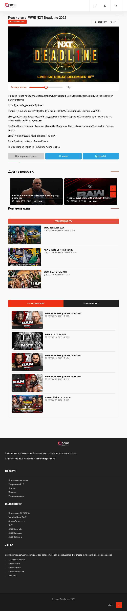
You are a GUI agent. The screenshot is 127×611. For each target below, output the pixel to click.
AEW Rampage (15, 533)
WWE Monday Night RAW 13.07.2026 (63, 355)
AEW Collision (15, 537)
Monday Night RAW (17, 517)
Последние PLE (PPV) (19, 513)
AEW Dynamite (15, 529)
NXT (10, 525)
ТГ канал (63, 156)
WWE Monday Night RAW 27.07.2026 (63, 313)
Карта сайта (14, 564)
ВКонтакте (77, 555)
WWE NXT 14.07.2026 (55, 334)
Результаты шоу (91, 303)
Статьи (11, 488)
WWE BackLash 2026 (54, 228)
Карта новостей (16, 571)
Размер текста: (19, 87)
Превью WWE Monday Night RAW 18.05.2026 (89, 198)
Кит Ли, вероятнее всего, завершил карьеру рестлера (35, 196)
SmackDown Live (16, 521)
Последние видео (35, 303)
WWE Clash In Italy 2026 (55, 272)
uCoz (110, 605)
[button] (113, 188)
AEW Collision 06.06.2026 (57, 397)
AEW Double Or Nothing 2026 (58, 250)
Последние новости (18, 480)
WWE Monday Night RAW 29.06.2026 (63, 376)
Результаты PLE (16, 484)
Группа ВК (100, 156)
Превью (12, 492)
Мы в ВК (12, 575)
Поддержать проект (26, 156)
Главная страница (16, 560)
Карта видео (14, 568)
